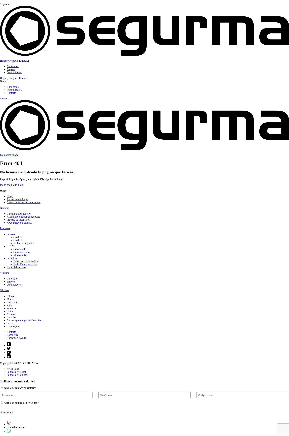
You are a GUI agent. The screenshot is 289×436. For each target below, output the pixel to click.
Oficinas (4, 290)
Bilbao (10, 296)
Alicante (11, 314)
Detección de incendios (25, 261)
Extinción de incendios (25, 264)
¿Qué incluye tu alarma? (19, 222)
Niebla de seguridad (23, 243)
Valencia (11, 308)
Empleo (11, 69)
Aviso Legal (13, 368)
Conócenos (13, 66)
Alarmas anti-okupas (17, 199)
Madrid (10, 299)
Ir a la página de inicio (11, 184)
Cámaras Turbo (21, 252)
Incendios (12, 258)
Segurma (4, 272)
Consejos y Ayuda (16, 337)
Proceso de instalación (18, 219)
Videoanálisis (20, 255)
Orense (10, 323)
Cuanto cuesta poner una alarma (23, 202)
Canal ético (13, 334)
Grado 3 (17, 240)
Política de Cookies (17, 374)
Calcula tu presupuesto (19, 213)
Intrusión (11, 234)
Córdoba (11, 317)
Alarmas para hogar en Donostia (24, 320)
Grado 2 (17, 237)
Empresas (24, 60)
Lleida (10, 311)
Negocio (4, 208)
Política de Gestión (17, 371)
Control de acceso (16, 267)
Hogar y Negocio (9, 60)
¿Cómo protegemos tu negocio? (23, 216)
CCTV (10, 246)
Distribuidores (14, 72)
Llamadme (6, 412)
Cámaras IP (19, 249)
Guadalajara (13, 326)
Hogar (10, 196)
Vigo (9, 305)
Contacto (11, 92)
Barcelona (12, 302)
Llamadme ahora (9, 154)
